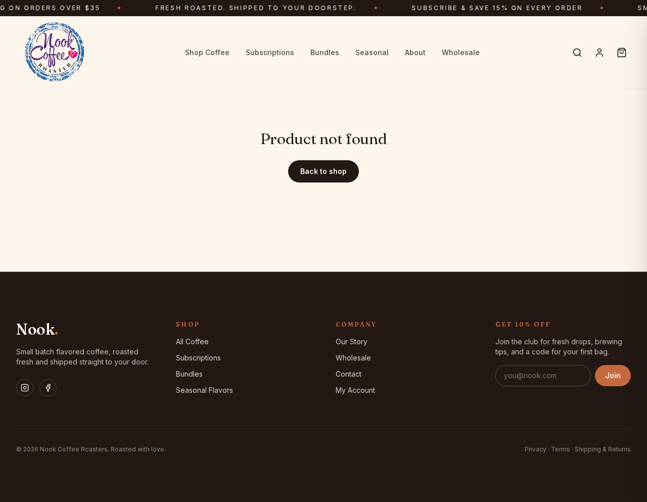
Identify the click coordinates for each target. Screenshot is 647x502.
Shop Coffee (207, 52)
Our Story (351, 341)
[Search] (577, 52)
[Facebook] (48, 387)
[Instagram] (24, 387)
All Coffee (192, 341)
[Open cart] (622, 52)
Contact (348, 374)
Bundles (324, 52)
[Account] (599, 52)
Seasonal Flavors (204, 390)
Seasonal (372, 52)
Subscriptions (270, 52)
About (415, 52)
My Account (355, 390)
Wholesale (461, 52)
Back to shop (323, 171)
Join (613, 375)
